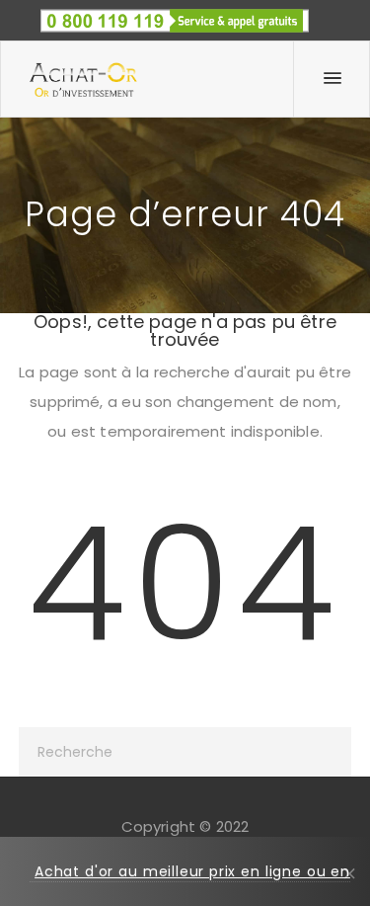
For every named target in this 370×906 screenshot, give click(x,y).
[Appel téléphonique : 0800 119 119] (174, 14)
